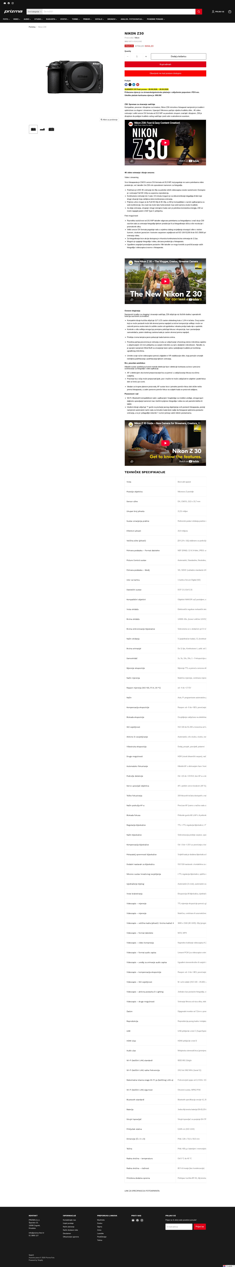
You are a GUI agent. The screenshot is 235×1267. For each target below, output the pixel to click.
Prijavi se (200, 1226)
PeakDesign (101, 1237)
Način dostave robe (70, 1230)
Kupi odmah (165, 64)
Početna (32, 27)
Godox (99, 1223)
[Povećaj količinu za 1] (146, 56)
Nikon (137, 38)
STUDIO (37, 19)
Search (31, 1255)
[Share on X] (130, 84)
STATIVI (63, 19)
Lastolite (100, 1233)
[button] (218, 11)
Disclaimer (67, 1233)
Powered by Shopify (36, 1260)
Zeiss (99, 1230)
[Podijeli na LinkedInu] (133, 84)
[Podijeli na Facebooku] (126, 84)
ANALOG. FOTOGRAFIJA (131, 19)
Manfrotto (101, 1220)
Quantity (128, 51)
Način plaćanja (68, 1227)
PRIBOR (86, 19)
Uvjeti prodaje (68, 1223)
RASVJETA (51, 19)
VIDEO (16, 19)
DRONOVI (111, 19)
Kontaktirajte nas (69, 1220)
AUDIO (27, 19)
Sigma (99, 1227)
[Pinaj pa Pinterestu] (137, 84)
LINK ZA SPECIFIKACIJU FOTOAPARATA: (142, 1191)
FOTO (6, 19)
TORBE (75, 19)
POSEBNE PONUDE (155, 19)
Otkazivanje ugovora (71, 1237)
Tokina (99, 1240)
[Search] (198, 11)
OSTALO (99, 19)
